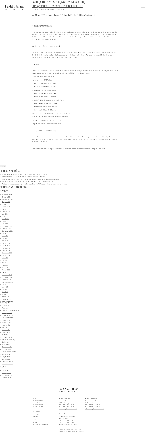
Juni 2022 (5, 238)
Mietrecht (5, 335)
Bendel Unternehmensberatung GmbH (72, 431)
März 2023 (5, 219)
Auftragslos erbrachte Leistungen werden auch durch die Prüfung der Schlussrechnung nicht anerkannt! (34, 184)
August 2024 (6, 202)
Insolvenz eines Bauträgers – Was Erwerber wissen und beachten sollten (24, 174)
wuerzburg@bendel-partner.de (68, 409)
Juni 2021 (5, 260)
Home (34, 398)
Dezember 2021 (7, 245)
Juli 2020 (5, 287)
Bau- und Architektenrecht (10, 310)
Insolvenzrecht (6, 322)
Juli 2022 (5, 236)
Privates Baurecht (7, 337)
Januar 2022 (6, 243)
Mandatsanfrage (38, 400)
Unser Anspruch (38, 405)
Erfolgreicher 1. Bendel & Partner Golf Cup (57, 6)
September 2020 (7, 282)
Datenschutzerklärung (40, 425)
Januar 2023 (6, 224)
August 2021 (6, 255)
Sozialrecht (5, 342)
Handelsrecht (6, 320)
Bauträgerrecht (7, 313)
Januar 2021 (6, 272)
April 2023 (5, 216)
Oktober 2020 (6, 279)
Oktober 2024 (6, 197)
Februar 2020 (6, 299)
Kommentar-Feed (7, 375)
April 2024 (5, 204)
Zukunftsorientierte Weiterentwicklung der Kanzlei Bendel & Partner (23, 176)
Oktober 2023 (6, 211)
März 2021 (5, 267)
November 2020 (7, 277)
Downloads (36, 411)
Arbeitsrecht (6, 305)
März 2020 (5, 296)
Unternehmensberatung (9, 352)
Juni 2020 (5, 289)
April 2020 (5, 294)
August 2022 (6, 233)
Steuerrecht (6, 344)
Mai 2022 (5, 241)
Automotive (5, 308)
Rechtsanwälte (38, 407)
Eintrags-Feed (6, 373)
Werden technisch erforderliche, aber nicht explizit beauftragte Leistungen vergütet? (28, 181)
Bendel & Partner (7, 315)
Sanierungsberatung (8, 339)
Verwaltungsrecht (7, 364)
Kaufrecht (5, 327)
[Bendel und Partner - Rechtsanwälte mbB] (14, 7)
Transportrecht (7, 347)
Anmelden (5, 370)
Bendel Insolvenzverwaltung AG (70, 429)
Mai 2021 (4, 262)
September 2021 (7, 253)
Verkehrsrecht (6, 359)
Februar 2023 (6, 221)
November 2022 (7, 226)
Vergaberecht (6, 356)
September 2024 (7, 199)
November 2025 (7, 194)
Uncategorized (6, 349)
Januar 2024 (6, 209)
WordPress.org (6, 378)
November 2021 (7, 248)
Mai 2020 (5, 292)
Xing (34, 419)
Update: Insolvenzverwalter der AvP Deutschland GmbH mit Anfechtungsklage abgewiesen (30, 179)
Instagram (36, 417)
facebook (36, 414)
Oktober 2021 (6, 250)
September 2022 (7, 231)
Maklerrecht (6, 330)
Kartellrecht (6, 325)
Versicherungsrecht (8, 361)
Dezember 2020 (7, 275)
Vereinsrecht (6, 354)
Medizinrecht (6, 332)
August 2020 (6, 284)
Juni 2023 (5, 214)
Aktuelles (36, 402)
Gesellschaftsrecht (8, 317)
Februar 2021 (6, 270)
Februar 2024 (6, 206)
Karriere (36, 409)
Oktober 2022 (6, 228)
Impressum (36, 422)
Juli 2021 (5, 258)
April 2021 (5, 265)
